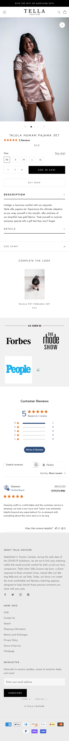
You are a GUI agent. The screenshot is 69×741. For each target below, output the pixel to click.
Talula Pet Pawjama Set (34, 304)
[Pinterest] (28, 594)
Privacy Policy (11, 640)
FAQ (6, 612)
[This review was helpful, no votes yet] (56, 528)
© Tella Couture (34, 706)
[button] (34, 194)
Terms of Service (12, 645)
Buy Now (34, 182)
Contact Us (9, 618)
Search (7, 623)
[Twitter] (13, 594)
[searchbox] (18, 464)
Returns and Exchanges (16, 634)
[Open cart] (64, 12)
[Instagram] (20, 594)
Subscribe (15, 692)
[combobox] (53, 473)
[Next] (43, 126)
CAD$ (25, 699)
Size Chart (11, 246)
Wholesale (9, 651)
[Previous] (25, 126)
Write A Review (34, 449)
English (39, 699)
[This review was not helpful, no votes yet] (62, 528)
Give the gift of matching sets (34, 3)
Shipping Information (15, 629)
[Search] (59, 12)
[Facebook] (5, 594)
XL (40, 159)
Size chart (60, 153)
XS (7, 159)
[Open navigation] (4, 12)
